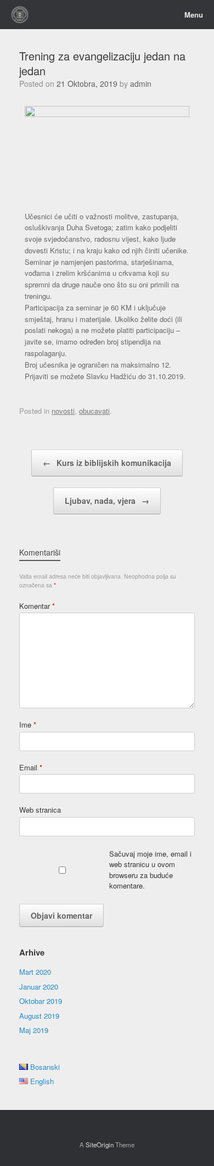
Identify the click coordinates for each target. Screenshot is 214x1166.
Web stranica (40, 809)
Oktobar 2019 (40, 1001)
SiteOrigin (100, 1144)
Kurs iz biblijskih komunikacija (107, 462)
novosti (63, 411)
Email (30, 767)
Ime (27, 724)
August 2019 (39, 1015)
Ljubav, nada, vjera (107, 500)
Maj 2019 (33, 1030)
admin (140, 83)
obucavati (94, 411)
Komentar (37, 606)
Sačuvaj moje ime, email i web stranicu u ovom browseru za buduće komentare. (150, 869)
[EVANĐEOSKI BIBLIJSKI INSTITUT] (20, 14)
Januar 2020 (38, 986)
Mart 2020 (35, 972)
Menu (193, 15)
